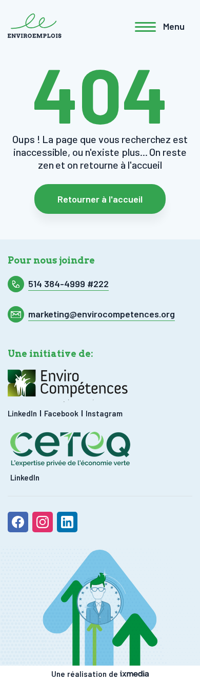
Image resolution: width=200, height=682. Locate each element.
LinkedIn (22, 413)
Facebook (61, 413)
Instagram (104, 413)
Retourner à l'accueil (100, 199)
